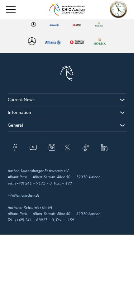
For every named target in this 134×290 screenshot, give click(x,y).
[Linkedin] (104, 147)
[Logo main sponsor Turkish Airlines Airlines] (77, 24)
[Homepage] (67, 9)
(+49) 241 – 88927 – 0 (34, 220)
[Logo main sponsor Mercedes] (33, 24)
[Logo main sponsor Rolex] (99, 24)
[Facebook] (15, 147)
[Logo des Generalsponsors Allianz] (54, 24)
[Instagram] (52, 147)
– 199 (67, 183)
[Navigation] (11, 9)
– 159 (69, 220)
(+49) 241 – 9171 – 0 (33, 183)
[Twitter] (67, 147)
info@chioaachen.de (24, 195)
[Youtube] (33, 147)
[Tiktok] (86, 147)
